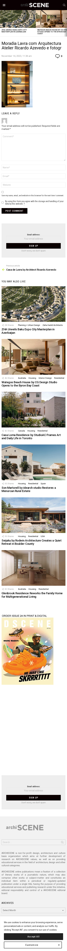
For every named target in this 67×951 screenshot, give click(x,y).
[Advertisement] (33, 732)
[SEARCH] (64, 5)
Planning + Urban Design (29, 325)
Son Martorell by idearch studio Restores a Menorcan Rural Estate (29, 489)
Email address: (33, 234)
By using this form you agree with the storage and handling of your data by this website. (34, 202)
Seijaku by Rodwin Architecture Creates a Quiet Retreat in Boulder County (31, 542)
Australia (22, 378)
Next (65, 23)
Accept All (33, 936)
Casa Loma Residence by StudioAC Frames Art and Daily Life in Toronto (31, 436)
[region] (33, 933)
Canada (21, 431)
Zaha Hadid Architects (53, 325)
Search (62, 842)
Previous (1, 23)
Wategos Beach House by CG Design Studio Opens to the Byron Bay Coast (29, 383)
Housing (32, 378)
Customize (31, 945)
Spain (43, 483)
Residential (59, 378)
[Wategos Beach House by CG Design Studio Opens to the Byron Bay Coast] (33, 357)
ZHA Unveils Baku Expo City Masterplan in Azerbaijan (14, 31)
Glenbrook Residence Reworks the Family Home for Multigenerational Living (32, 594)
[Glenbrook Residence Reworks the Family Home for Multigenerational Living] (33, 568)
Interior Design (45, 378)
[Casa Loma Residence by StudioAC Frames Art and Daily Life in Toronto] (33, 409)
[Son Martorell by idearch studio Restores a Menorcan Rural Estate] (33, 462)
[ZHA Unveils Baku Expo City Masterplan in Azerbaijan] (18, 19)
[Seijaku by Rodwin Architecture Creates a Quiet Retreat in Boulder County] (33, 515)
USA (43, 536)
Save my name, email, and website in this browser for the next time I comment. (33, 195)
